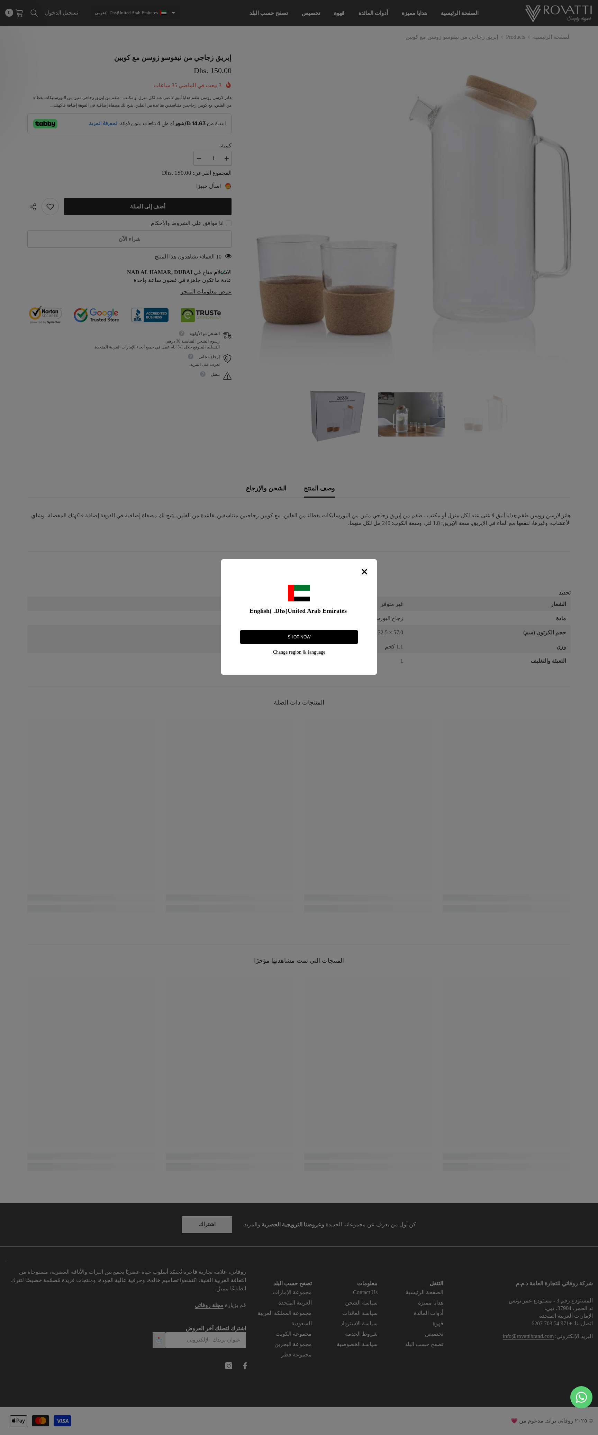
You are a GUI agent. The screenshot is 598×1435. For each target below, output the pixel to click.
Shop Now (299, 637)
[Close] (364, 571)
